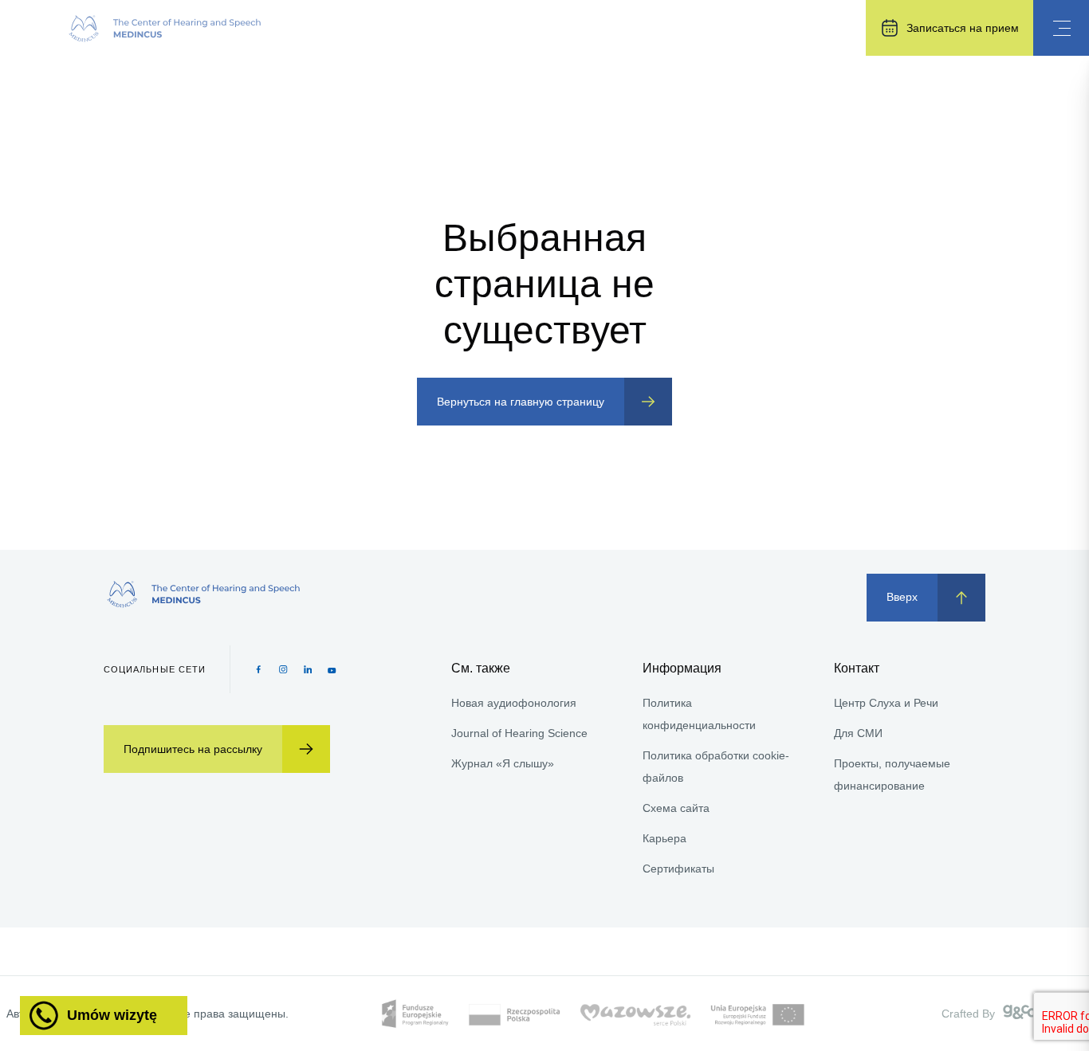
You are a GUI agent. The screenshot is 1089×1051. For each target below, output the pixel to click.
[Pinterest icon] (308, 669)
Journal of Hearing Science (519, 733)
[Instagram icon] (283, 669)
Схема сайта (676, 808)
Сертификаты (678, 868)
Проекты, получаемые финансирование (892, 774)
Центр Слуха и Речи (886, 702)
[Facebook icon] (258, 669)
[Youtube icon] (332, 669)
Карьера (664, 838)
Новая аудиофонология (513, 702)
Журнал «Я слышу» (502, 763)
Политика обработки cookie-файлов (716, 766)
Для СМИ (858, 733)
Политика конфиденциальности (699, 713)
